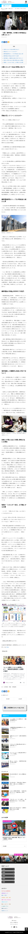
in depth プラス (5, 906)
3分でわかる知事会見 (6, 891)
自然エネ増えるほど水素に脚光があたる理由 (13, 60)
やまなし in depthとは (14, 922)
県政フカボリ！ (5, 908)
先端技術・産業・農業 (6, 897)
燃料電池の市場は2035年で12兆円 (11, 56)
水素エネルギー (6, 5)
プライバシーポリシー (14, 924)
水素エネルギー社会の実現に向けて (11, 49)
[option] (11, 858)
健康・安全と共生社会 (6, 899)
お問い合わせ (14, 920)
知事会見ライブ (5, 893)
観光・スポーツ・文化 (6, 904)
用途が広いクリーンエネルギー (10, 51)
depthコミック (5, 910)
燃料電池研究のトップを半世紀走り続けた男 (13, 53)
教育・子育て (4, 895)
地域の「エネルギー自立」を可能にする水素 (13, 62)
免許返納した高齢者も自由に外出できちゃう (13, 58)
